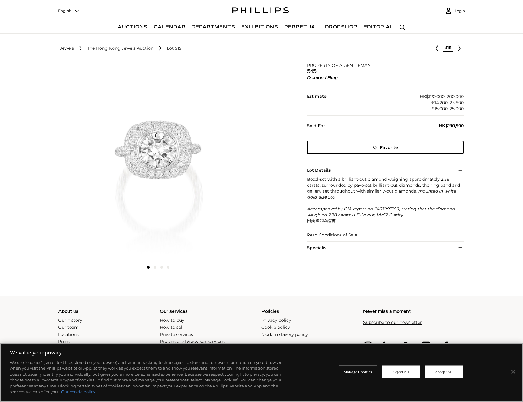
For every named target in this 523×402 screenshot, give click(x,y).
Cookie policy (276, 327)
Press (64, 341)
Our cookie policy (78, 391)
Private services (176, 334)
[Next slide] (224, 162)
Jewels (67, 48)
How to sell (171, 327)
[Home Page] (260, 11)
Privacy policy (276, 320)
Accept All (443, 372)
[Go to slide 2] (154, 267)
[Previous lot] (437, 48)
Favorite (389, 147)
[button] (156, 162)
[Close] (513, 371)
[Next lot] (459, 48)
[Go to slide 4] (168, 267)
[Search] (402, 27)
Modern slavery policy (285, 334)
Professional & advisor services (192, 341)
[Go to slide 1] (148, 267)
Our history (70, 320)
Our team (68, 327)
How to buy (172, 320)
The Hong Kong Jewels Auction (120, 48)
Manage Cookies (358, 372)
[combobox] (68, 11)
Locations (68, 334)
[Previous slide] (92, 162)
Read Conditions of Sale (332, 235)
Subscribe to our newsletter (392, 322)
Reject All (400, 372)
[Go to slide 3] (161, 267)
